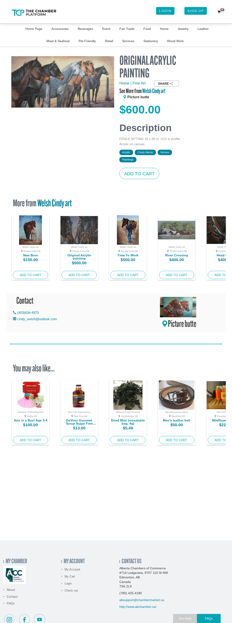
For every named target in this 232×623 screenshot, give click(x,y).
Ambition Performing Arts (30, 412)
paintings (128, 159)
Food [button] (147, 29)
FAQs (10, 603)
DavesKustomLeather (176, 412)
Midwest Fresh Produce (128, 412)
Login (165, 11)
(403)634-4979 (27, 313)
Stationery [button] (150, 41)
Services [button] (128, 41)
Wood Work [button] (175, 41)
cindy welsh (145, 152)
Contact (12, 596)
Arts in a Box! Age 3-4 (30, 420)
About (11, 590)
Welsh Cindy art (153, 91)
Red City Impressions (79, 412)
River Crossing (176, 255)
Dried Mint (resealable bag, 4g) (128, 422)
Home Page (33, 29)
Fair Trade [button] (126, 29)
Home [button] (164, 29)
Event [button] (106, 29)
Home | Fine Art (132, 83)
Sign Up (195, 11)
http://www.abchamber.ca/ (137, 607)
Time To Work (127, 255)
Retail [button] (109, 41)
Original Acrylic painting (79, 256)
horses (164, 152)
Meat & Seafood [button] (58, 41)
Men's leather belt (176, 420)
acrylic (126, 152)
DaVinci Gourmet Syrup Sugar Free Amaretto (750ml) (79, 423)
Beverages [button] (85, 29)
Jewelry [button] (183, 29)
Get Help (185, 618)
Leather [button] (203, 29)
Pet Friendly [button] (87, 41)
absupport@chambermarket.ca (141, 600)
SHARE (163, 83)
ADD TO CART (139, 173)
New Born (30, 255)
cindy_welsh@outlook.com (37, 319)
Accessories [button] (60, 29)
